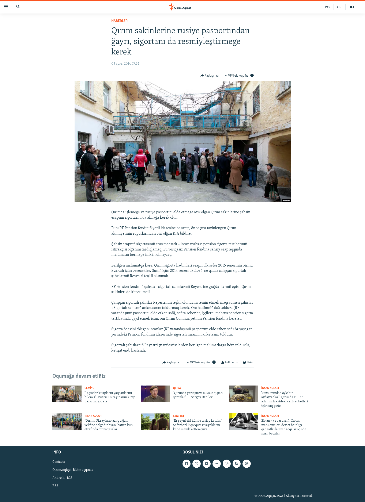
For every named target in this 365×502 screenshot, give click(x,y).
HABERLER (119, 21)
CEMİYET (90, 388)
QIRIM (177, 388)
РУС (328, 7)
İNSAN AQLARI (270, 388)
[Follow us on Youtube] (207, 464)
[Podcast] (246, 464)
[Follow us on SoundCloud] (216, 464)
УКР (339, 7)
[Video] (352, 7)
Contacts (58, 462)
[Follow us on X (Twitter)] (196, 464)
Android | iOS (62, 478)
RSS (55, 486)
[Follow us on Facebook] (186, 464)
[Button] (209, 75)
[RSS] (237, 464)
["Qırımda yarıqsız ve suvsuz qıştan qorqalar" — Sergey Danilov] (155, 394)
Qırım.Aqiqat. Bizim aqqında (72, 470)
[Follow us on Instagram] (227, 464)
